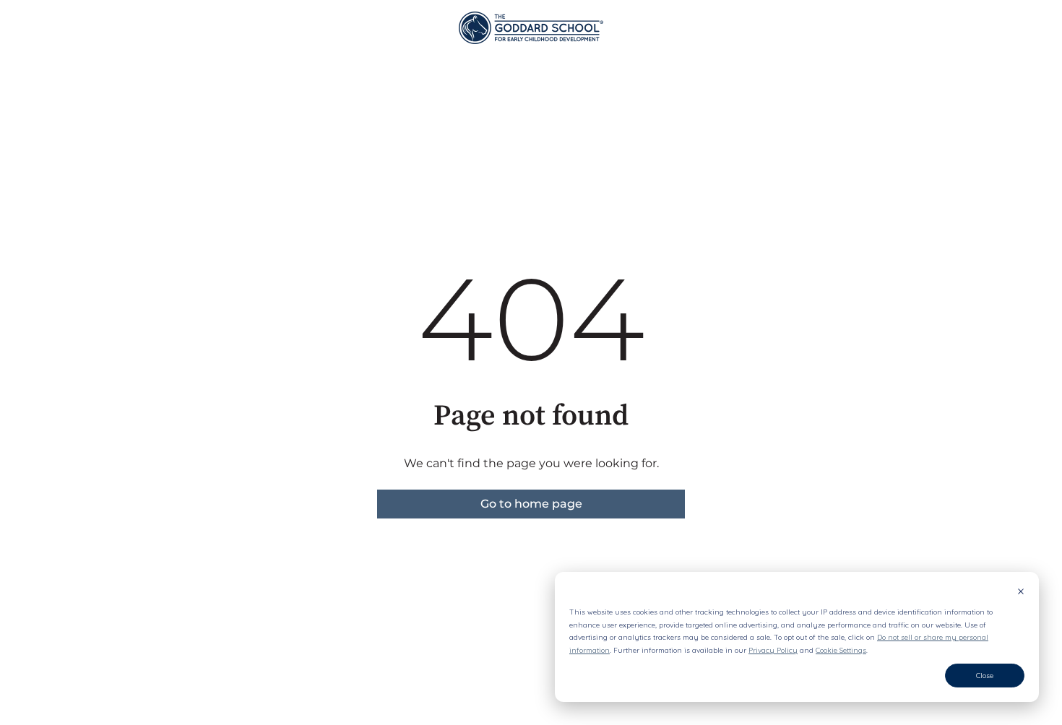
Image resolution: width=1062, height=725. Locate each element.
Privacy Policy (773, 650)
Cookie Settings (841, 650)
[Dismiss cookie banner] (1020, 592)
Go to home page (531, 504)
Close (984, 675)
